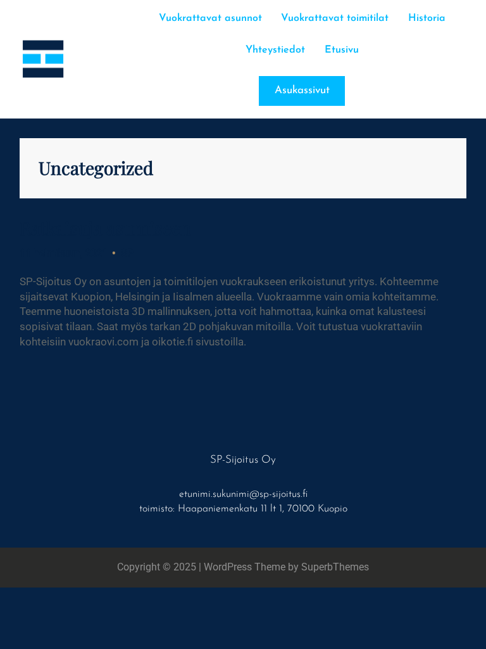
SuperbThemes (335, 567)
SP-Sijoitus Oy (243, 459)
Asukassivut (302, 90)
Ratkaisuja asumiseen (105, 228)
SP (127, 253)
